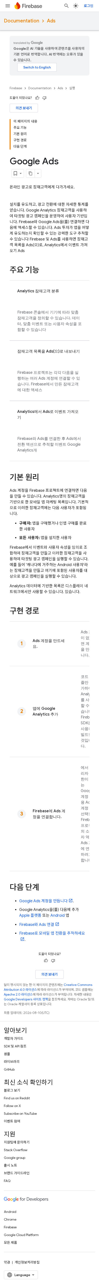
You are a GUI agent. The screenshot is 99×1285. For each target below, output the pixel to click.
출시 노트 (10, 1165)
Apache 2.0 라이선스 (18, 994)
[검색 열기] (66, 6)
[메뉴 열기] (7, 6)
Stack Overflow (15, 1150)
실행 (72, 88)
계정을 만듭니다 (43, 901)
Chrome (10, 1219)
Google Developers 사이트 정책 (26, 999)
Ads (51, 21)
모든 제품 (10, 1242)
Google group (14, 1157)
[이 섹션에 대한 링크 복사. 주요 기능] (44, 270)
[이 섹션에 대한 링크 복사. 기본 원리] (44, 478)
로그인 (88, 6)
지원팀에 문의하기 (17, 1142)
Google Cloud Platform (21, 1235)
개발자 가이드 (13, 1038)
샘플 (7, 1054)
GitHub (9, 1069)
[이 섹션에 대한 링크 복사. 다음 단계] (44, 888)
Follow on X (12, 1106)
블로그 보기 (12, 1090)
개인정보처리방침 (27, 1262)
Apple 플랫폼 (30, 915)
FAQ (7, 1181)
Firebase (16, 88)
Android (57, 915)
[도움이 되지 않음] (44, 98)
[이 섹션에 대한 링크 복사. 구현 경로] (44, 612)
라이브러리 (11, 1061)
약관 (7, 1262)
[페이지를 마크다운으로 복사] (30, 173)
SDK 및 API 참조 (15, 1046)
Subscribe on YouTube (20, 1113)
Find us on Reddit (17, 1098)
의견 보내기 (24, 108)
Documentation (21, 21)
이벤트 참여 (12, 1121)
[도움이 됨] (37, 98)
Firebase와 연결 (36, 924)
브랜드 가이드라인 (17, 1173)
